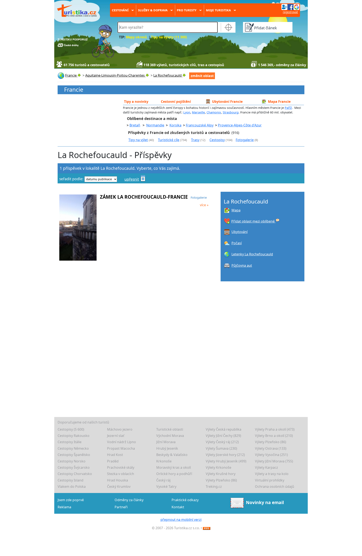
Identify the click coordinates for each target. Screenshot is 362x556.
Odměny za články (129, 500)
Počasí (236, 243)
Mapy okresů (136, 37)
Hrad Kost (115, 454)
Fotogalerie (245, 140)
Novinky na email (265, 502)
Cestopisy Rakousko (73, 435)
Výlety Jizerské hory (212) (225, 454)
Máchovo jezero (119, 429)
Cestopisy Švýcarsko (74, 467)
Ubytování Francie (227, 101)
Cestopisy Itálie (69, 442)
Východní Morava (170, 435)
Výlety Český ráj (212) (222, 442)
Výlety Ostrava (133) (270, 448)
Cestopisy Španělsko (74, 454)
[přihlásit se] (290, 6)
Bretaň (134, 125)
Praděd (113, 461)
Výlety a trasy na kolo (271, 473)
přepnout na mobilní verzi (181, 519)
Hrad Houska (117, 480)
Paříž (288, 108)
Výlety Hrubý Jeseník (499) (226, 461)
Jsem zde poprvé (71, 500)
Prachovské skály (120, 467)
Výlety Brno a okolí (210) (274, 435)
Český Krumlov (119, 486)
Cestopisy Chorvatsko (75, 473)
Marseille (198, 112)
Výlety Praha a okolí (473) (275, 429)
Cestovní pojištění (176, 101)
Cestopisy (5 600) (71, 429)
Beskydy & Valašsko (171, 454)
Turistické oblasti (169, 429)
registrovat (290, 12)
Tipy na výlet (138, 140)
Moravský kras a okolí (173, 467)
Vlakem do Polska (72, 486)
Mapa (235, 210)
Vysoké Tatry (166, 486)
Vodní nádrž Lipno (121, 442)
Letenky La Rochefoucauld (252, 254)
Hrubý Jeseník (167, 448)
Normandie (155, 125)
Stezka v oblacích (120, 473)
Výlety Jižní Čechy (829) (223, 435)
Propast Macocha (121, 448)
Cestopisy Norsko (71, 461)
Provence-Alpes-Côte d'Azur (240, 125)
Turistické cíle (168, 140)
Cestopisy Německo (73, 448)
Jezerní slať (115, 435)
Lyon (186, 112)
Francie (73, 90)
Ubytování (239, 231)
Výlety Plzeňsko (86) (270, 442)
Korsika (175, 125)
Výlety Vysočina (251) (271, 454)
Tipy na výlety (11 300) (169, 37)
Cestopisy (217, 140)
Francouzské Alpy (199, 125)
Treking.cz (214, 486)
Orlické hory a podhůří (174, 473)
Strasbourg (231, 112)
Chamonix (214, 112)
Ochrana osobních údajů (274, 486)
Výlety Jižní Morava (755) (274, 461)
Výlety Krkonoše (218, 467)
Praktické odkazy (185, 500)
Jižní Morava (166, 442)
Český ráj (163, 480)
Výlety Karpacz (266, 467)
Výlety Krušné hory (220, 473)
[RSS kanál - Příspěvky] (206, 528)
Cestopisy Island (70, 480)
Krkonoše (164, 461)
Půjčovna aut (241, 265)
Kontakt (178, 507)
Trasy (195, 140)
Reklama (64, 507)
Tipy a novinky (136, 101)
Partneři (121, 507)
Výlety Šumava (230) (221, 448)
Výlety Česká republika (223, 429)
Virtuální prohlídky (269, 480)
